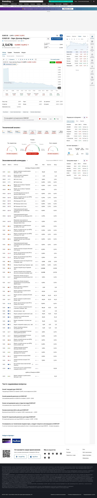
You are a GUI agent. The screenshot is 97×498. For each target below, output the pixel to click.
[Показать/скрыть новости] (36, 59)
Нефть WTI (69, 54)
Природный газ (70, 65)
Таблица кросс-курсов (43, 6)
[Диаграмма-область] (6, 59)
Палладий (69, 63)
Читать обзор (87, 154)
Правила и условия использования (58, 494)
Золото (68, 56)
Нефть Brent (69, 52)
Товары (79, 36)
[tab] (10, 132)
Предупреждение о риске (89, 494)
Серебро (69, 58)
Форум (23, 52)
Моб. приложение (87, 452)
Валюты (68, 36)
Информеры (86, 458)
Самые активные (70, 121)
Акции (84, 36)
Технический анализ (11, 127)
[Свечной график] (3, 59)
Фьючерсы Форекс (64, 6)
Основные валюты (26, 6)
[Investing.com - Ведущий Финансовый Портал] (7, 1)
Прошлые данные (10, 56)
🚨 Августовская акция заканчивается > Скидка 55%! (61, 1)
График (10, 52)
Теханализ (17, 52)
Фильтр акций (58, 4)
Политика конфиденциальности (74, 494)
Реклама (68, 452)
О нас (67, 449)
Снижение (44, 119)
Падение (82, 121)
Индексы (74, 36)
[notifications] (91, 1)
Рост (58, 119)
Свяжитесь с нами (70, 455)
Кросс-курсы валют (17, 6)
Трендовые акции (72, 160)
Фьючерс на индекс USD (54, 6)
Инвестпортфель (87, 455)
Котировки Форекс (7, 6)
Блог (84, 449)
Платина (68, 61)
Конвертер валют (20, 56)
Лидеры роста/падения (74, 117)
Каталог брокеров (72, 145)
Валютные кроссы (34, 6)
